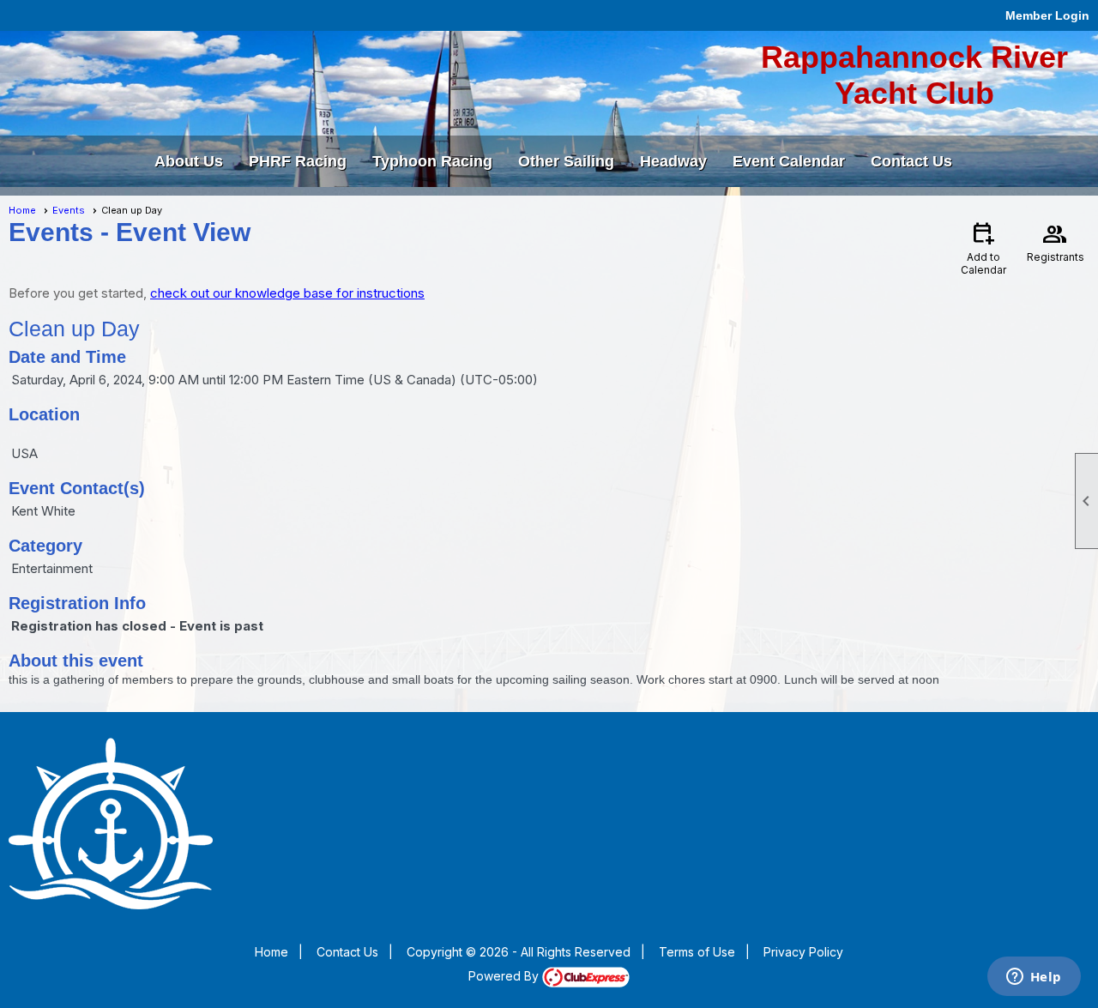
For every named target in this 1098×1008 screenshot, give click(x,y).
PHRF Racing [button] (298, 161)
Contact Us (911, 161)
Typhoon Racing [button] (432, 161)
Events (68, 210)
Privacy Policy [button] (803, 952)
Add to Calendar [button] (983, 247)
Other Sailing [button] (566, 161)
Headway (673, 161)
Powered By (505, 976)
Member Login (1047, 15)
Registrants (1055, 241)
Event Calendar (789, 161)
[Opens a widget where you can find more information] (1033, 978)
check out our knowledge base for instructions (287, 293)
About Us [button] (188, 161)
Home (22, 210)
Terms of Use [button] (697, 952)
